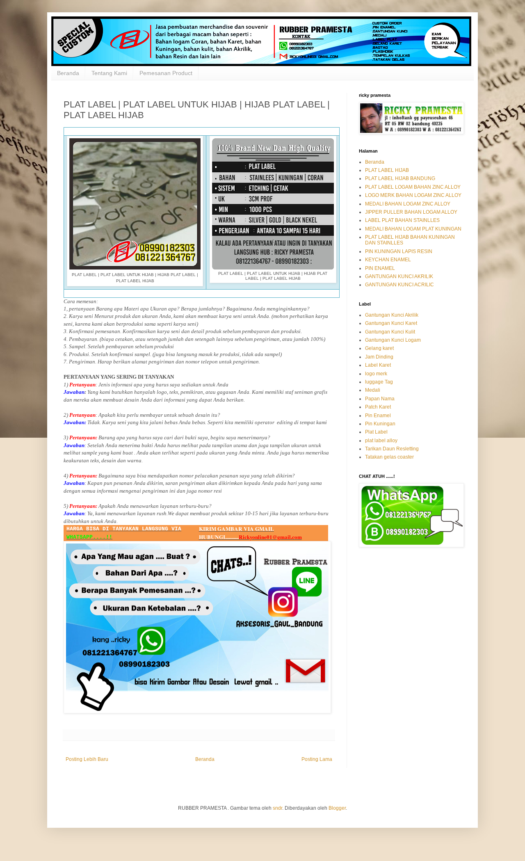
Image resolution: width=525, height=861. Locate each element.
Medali (372, 390)
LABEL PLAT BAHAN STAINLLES (402, 220)
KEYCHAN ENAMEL (388, 260)
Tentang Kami (109, 73)
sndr (277, 808)
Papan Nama (380, 399)
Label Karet (378, 365)
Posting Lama (316, 759)
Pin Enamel (378, 415)
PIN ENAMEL (380, 268)
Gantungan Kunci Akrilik (391, 315)
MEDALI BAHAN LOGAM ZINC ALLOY (407, 204)
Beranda (68, 73)
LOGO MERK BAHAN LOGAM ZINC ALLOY (413, 195)
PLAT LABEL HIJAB (387, 170)
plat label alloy (381, 440)
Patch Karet (378, 407)
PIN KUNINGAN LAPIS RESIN (398, 251)
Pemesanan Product (165, 73)
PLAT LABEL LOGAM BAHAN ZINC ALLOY (413, 187)
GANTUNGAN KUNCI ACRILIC (399, 285)
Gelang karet (379, 348)
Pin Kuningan (380, 424)
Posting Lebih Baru (87, 759)
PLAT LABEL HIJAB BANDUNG (400, 178)
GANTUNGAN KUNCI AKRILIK (399, 276)
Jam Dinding (379, 357)
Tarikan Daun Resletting (392, 449)
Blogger (337, 808)
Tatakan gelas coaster (389, 457)
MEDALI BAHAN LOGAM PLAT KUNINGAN (413, 229)
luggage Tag (379, 382)
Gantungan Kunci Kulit (390, 332)
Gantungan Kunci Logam (393, 340)
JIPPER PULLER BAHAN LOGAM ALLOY (411, 212)
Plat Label (376, 432)
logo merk (376, 374)
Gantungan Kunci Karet (391, 323)
